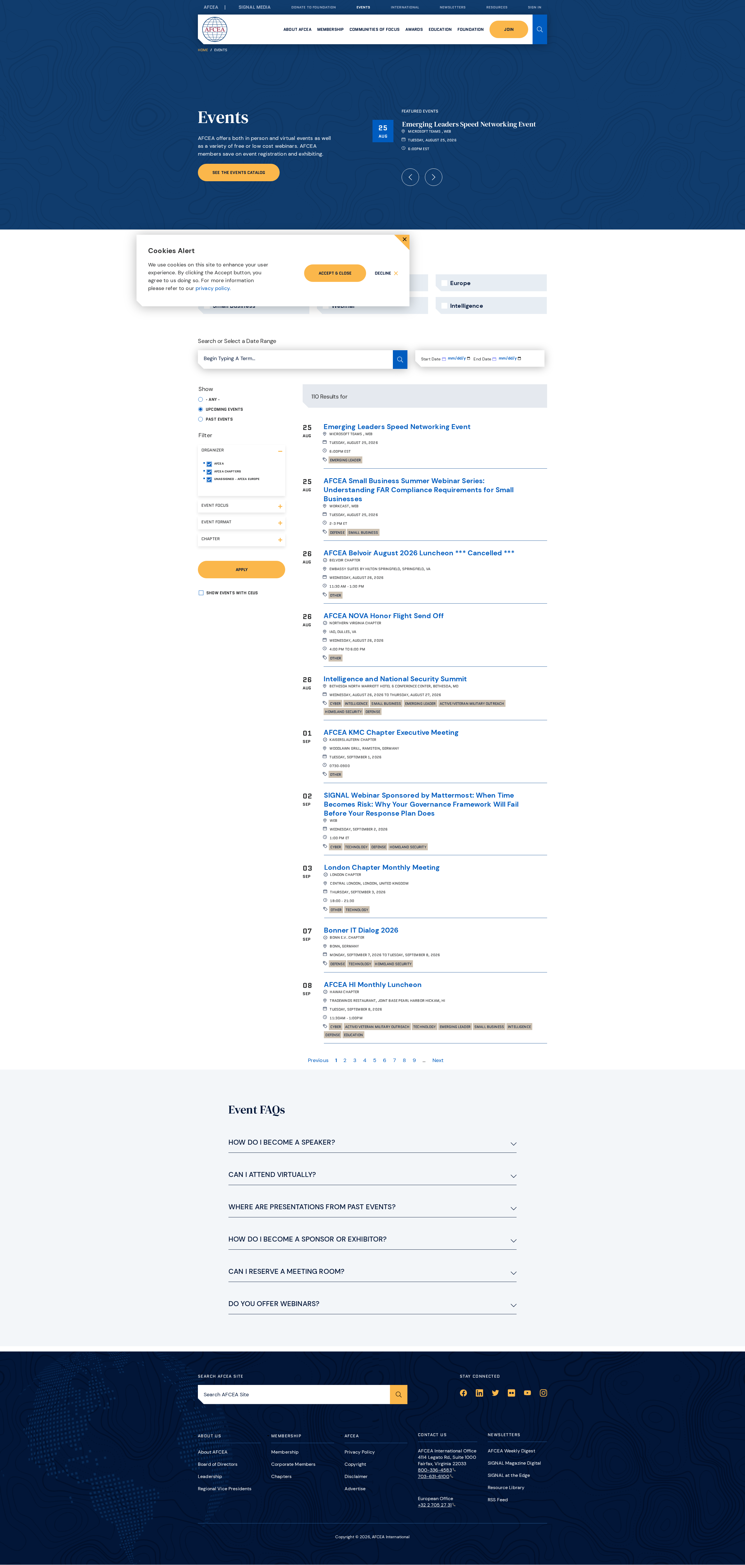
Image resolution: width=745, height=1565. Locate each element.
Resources (497, 7)
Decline (383, 273)
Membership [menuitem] (330, 29)
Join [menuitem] (509, 29)
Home (203, 49)
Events (363, 7)
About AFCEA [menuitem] (297, 29)
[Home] (214, 29)
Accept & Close (335, 273)
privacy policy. (213, 288)
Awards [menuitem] (414, 29)
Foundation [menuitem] (470, 29)
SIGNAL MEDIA (255, 7)
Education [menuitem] (440, 29)
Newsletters (453, 7)
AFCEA (211, 7)
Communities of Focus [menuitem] (375, 29)
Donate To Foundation (313, 7)
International (405, 7)
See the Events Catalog (238, 172)
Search (540, 29)
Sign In (534, 7)
